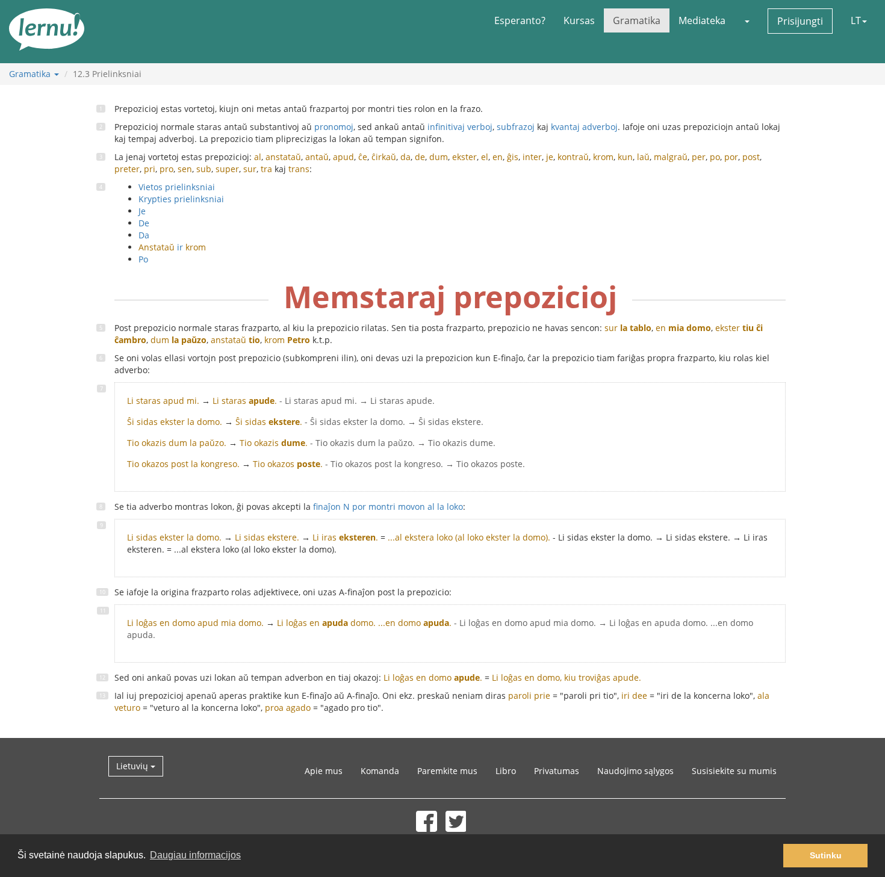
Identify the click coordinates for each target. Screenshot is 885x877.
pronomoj (333, 126)
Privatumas (556, 770)
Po (143, 259)
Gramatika (636, 20)
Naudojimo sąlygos (635, 770)
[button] (746, 20)
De (143, 223)
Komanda (380, 770)
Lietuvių (133, 766)
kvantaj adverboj (584, 126)
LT (856, 20)
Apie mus (324, 770)
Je (142, 211)
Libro (505, 770)
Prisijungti (800, 21)
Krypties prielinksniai (181, 199)
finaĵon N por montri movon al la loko (388, 506)
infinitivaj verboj (459, 126)
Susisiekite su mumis (734, 770)
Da (143, 235)
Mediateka (701, 20)
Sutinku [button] (826, 855)
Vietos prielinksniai (176, 187)
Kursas (579, 20)
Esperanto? (519, 20)
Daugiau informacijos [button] (195, 855)
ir (172, 247)
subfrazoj (516, 126)
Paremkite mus (447, 770)
